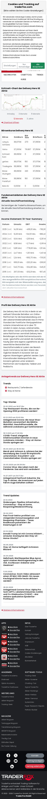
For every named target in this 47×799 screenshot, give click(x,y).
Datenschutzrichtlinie (11, 58)
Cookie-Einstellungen (33, 49)
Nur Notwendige (24, 65)
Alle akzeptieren (38, 65)
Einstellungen (10, 65)
